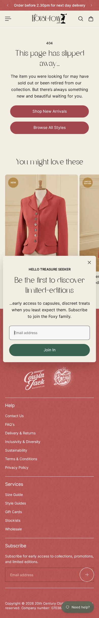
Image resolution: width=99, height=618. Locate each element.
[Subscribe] (87, 575)
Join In (50, 349)
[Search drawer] (81, 18)
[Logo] (49, 19)
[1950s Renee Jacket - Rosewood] (41, 223)
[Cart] (91, 18)
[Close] (89, 262)
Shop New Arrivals (49, 111)
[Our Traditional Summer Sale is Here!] (50, 5)
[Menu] (8, 18)
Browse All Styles (50, 127)
